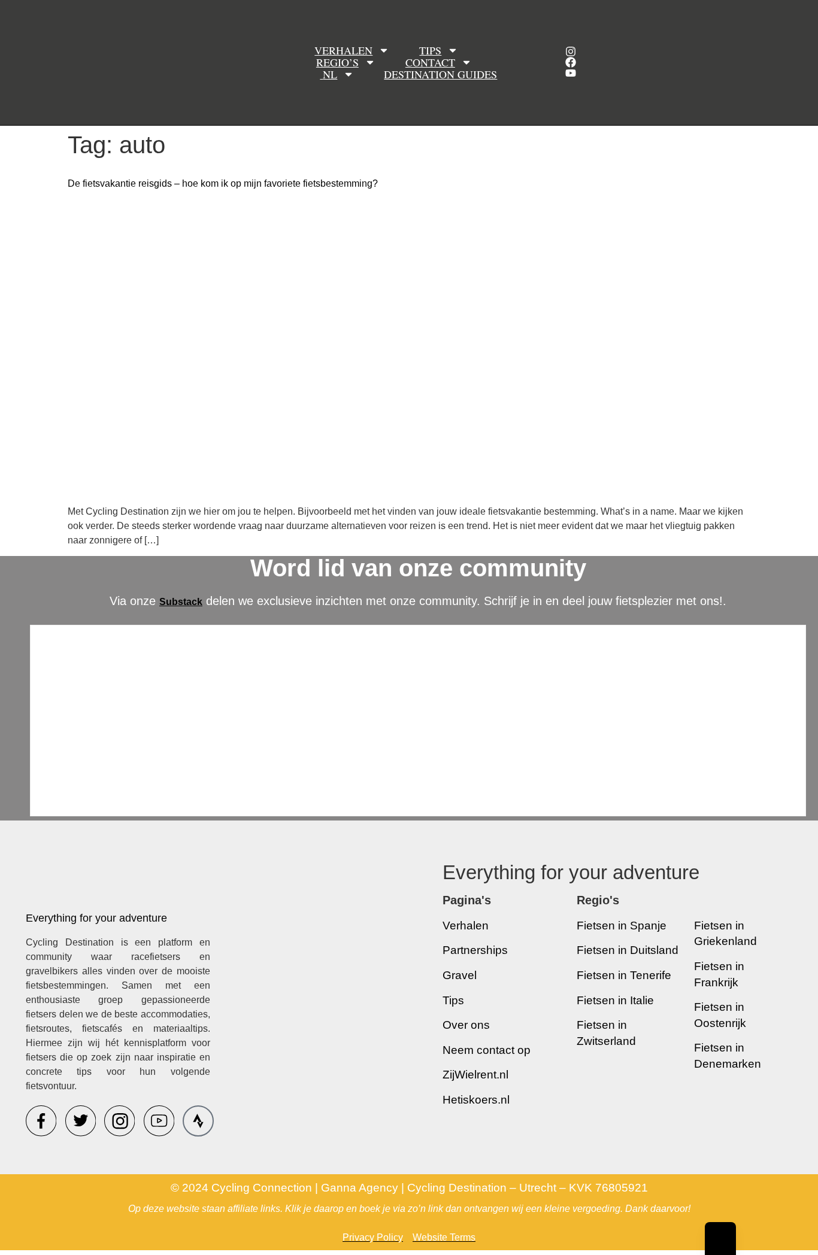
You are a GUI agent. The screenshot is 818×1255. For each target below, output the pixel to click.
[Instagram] (570, 51)
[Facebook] (570, 62)
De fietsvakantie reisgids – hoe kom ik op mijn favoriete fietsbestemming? (223, 183)
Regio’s (337, 62)
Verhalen (343, 50)
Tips (430, 50)
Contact (430, 62)
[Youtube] (570, 73)
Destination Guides (440, 74)
